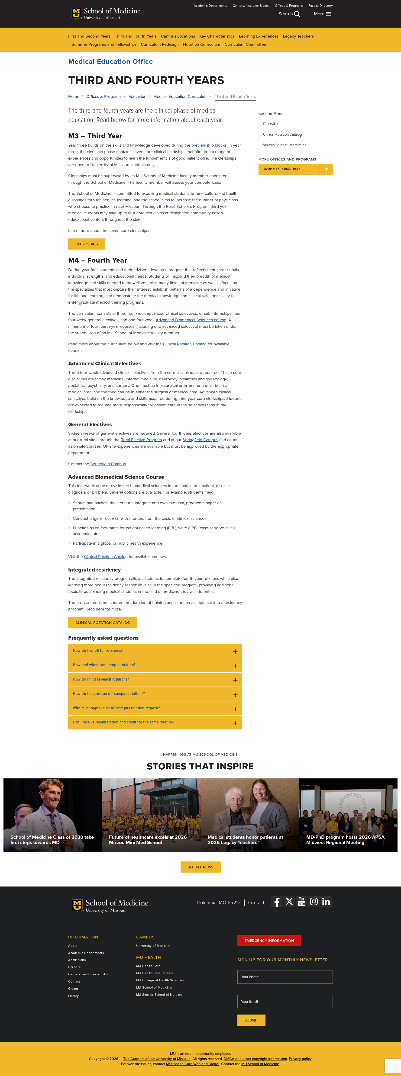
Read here (95, 609)
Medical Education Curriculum (180, 96)
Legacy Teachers (298, 36)
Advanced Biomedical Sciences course (191, 319)
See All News (200, 867)
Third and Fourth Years (136, 36)
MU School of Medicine (154, 987)
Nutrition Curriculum (201, 44)
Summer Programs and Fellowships (104, 44)
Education (137, 96)
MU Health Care (148, 966)
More (320, 14)
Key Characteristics (217, 36)
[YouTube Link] (301, 901)
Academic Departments (210, 6)
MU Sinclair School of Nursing (159, 995)
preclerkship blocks (208, 145)
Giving (73, 989)
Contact (256, 903)
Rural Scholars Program (187, 206)
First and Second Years (89, 36)
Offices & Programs (289, 6)
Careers (74, 967)
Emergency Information (269, 940)
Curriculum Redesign (160, 44)
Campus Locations (178, 36)
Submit (251, 1020)
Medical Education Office (110, 61)
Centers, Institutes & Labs (251, 6)
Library (73, 996)
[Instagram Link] (314, 901)
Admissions (77, 960)
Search (286, 14)
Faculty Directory (320, 6)
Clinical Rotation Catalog (185, 344)
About (73, 946)
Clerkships (86, 244)
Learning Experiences (258, 36)
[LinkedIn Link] (326, 901)
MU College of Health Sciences (160, 980)
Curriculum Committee (245, 44)
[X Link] (289, 901)
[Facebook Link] (277, 901)
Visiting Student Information (284, 145)
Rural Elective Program (141, 439)
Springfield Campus (200, 439)
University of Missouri (153, 946)
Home (73, 96)
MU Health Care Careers (155, 973)
